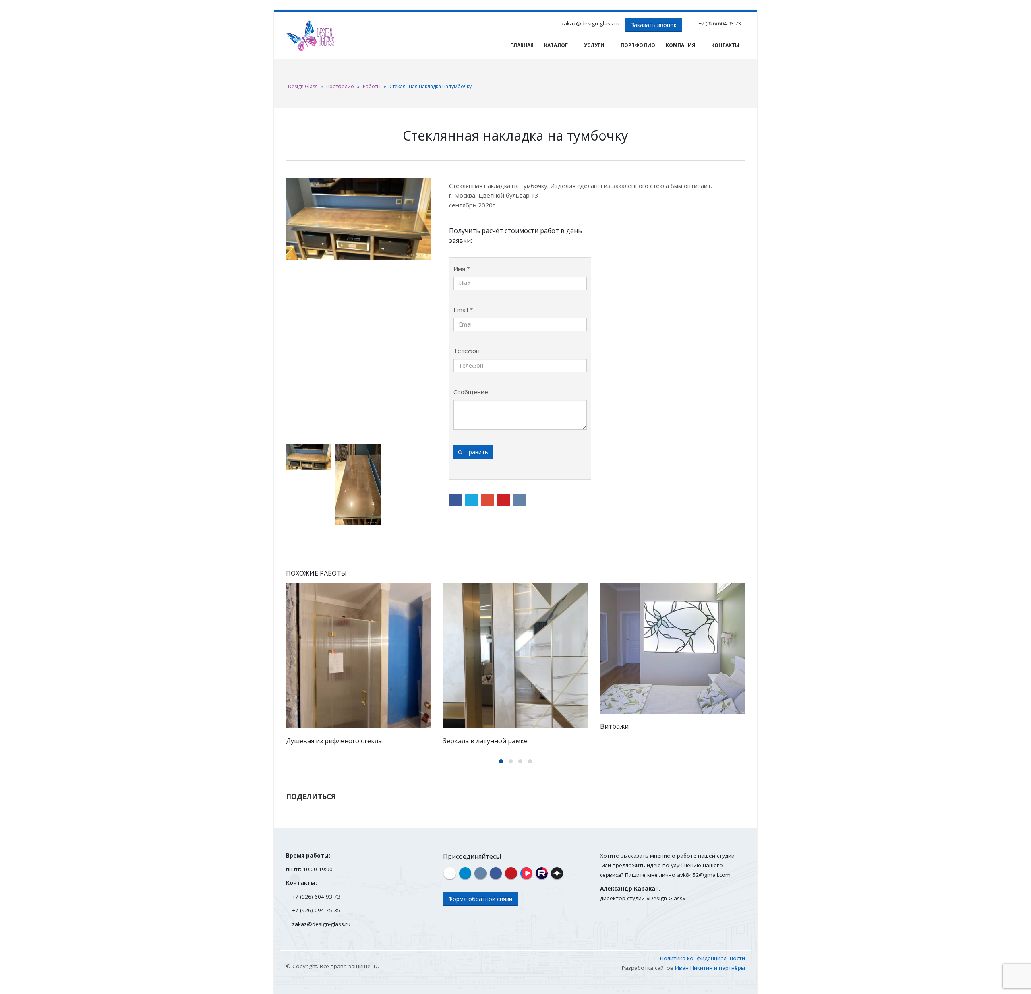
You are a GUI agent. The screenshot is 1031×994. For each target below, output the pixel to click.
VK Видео (526, 873)
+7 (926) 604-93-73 (720, 23)
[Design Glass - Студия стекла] (310, 35)
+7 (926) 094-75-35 (316, 910)
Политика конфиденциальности (702, 958)
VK (519, 500)
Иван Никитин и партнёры (710, 967)
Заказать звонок (654, 25)
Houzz (450, 873)
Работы (372, 86)
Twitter (471, 500)
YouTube (511, 873)
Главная (522, 45)
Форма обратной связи (480, 899)
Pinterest (503, 500)
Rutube (542, 873)
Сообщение (470, 392)
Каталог (556, 45)
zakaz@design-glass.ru (590, 23)
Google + (487, 500)
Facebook (455, 500)
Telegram (465, 873)
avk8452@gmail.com (704, 874)
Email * (463, 310)
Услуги (594, 45)
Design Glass (302, 86)
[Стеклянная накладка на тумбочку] (358, 219)
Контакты (725, 45)
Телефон (466, 351)
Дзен (557, 873)
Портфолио (638, 45)
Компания (680, 45)
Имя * (461, 269)
